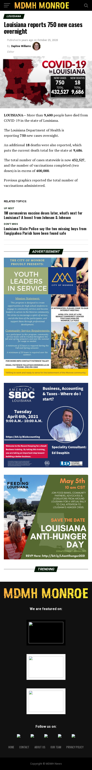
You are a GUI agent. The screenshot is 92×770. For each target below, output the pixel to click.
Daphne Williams (21, 46)
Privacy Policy (74, 747)
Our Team (55, 747)
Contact (24, 747)
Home (11, 747)
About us (39, 747)
